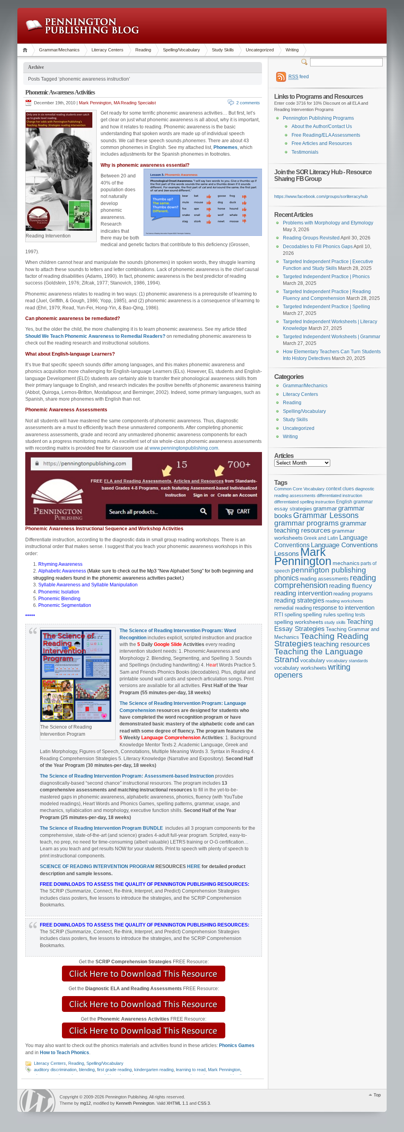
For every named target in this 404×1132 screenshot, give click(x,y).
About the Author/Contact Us (322, 126)
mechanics (346, 563)
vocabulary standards (347, 660)
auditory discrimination (55, 1069)
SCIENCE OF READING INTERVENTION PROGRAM (97, 866)
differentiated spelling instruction (304, 501)
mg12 (85, 1103)
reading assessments (324, 579)
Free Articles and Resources (322, 143)
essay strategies (293, 509)
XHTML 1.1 (177, 1103)
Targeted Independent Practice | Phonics (326, 276)
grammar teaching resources (320, 527)
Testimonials (305, 152)
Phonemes (225, 147)
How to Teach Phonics (64, 1052)
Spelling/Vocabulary (181, 49)
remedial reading (293, 608)
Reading (143, 49)
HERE (193, 866)
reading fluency (350, 585)
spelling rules (319, 615)
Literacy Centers (107, 49)
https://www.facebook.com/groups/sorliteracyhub (321, 196)
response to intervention (343, 607)
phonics (286, 578)
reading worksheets (344, 601)
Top (377, 1094)
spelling (293, 615)
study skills (335, 622)
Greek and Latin (321, 538)
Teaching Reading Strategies (321, 639)
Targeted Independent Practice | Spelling (326, 306)
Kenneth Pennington (135, 1103)
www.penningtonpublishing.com (184, 448)
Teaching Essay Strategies (323, 625)
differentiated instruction (339, 495)
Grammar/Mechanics (59, 49)
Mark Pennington (224, 1069)
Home (26, 50)
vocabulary (312, 660)
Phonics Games (236, 1045)
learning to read (191, 1069)
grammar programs (306, 523)
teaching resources (342, 644)
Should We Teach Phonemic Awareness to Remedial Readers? (95, 336)
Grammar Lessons (326, 515)
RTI (278, 614)
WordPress (37, 1100)
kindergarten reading (154, 1069)
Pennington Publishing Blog (82, 25)
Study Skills (223, 49)
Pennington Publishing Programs (318, 118)
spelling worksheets (298, 622)
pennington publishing (328, 569)
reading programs (353, 594)
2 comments (248, 102)
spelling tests (351, 615)
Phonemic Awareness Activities (60, 92)
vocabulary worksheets (300, 668)
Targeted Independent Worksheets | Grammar (331, 336)
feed (298, 76)
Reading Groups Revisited (311, 238)
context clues (340, 488)
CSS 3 (204, 1103)
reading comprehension (325, 581)
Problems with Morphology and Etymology (328, 223)
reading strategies (299, 600)
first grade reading (114, 1069)
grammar (325, 508)
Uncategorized (260, 49)
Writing (292, 49)
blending (87, 1069)
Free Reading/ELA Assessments (326, 135)
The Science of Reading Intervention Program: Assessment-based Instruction (127, 776)
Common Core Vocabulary (299, 488)
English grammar (354, 501)
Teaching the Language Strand (318, 655)
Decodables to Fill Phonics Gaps (318, 246)
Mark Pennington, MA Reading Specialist (117, 102)
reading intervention (303, 593)
